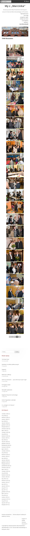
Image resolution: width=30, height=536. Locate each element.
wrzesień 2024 (5, 447)
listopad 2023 (5, 464)
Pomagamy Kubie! (6, 384)
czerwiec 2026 (5, 413)
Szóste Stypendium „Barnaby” (9, 400)
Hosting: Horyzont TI (24, 523)
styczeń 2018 (5, 486)
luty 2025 (4, 439)
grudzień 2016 (5, 491)
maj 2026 (4, 415)
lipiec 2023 (4, 469)
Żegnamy (4, 369)
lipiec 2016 (4, 493)
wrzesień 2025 (5, 428)
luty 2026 (4, 421)
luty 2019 (4, 484)
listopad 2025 (5, 426)
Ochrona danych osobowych (19, 514)
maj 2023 (4, 473)
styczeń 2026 (5, 423)
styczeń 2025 (5, 441)
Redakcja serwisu (6, 516)
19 (14, 337)
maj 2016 (4, 495)
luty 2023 (4, 478)
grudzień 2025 (5, 425)
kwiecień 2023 (5, 475)
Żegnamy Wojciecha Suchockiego (10, 395)
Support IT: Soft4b (24, 519)
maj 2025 (4, 434)
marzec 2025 (5, 438)
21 (19, 337)
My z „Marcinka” (15, 6)
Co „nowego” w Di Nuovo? (8, 405)
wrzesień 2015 (5, 499)
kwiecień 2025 (5, 436)
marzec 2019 (5, 482)
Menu (27, 1)
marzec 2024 (5, 456)
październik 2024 (6, 445)
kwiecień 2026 (5, 417)
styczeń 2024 (5, 460)
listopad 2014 (5, 504)
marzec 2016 (5, 497)
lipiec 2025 (4, 430)
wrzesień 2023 (5, 467)
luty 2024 (4, 458)
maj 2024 (4, 452)
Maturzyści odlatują (6, 374)
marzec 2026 (5, 419)
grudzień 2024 (5, 443)
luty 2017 (4, 489)
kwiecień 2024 (5, 454)
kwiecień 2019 (5, 480)
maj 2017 (4, 488)
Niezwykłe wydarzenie (7, 390)
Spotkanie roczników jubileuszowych (10, 364)
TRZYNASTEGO (5, 359)
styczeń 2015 (5, 502)
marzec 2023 (5, 476)
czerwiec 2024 (5, 451)
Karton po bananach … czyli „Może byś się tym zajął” (14, 379)
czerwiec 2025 (5, 432)
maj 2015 (4, 501)
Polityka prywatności (7, 514)
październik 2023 (6, 465)
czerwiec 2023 (5, 471)
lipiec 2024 (4, 449)
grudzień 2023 (5, 462)
